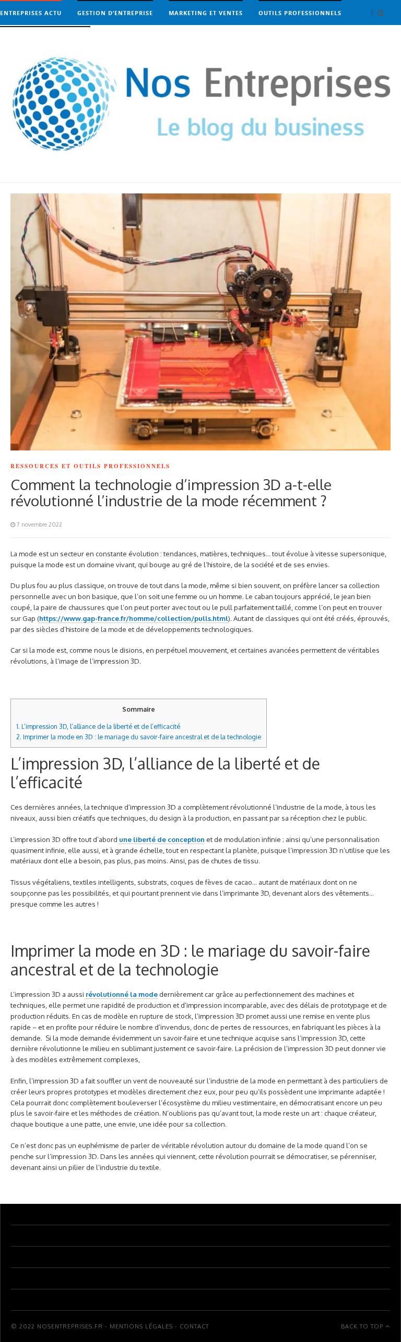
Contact (194, 1326)
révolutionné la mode (122, 994)
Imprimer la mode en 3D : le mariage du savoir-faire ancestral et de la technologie (138, 737)
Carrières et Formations (45, 39)
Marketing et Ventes (206, 13)
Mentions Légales (141, 1326)
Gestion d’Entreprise (115, 13)
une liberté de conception (162, 839)
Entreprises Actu (31, 13)
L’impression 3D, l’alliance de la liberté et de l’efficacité (98, 726)
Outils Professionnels (299, 13)
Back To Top (363, 1326)
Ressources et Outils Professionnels (90, 466)
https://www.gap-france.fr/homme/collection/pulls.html (133, 618)
